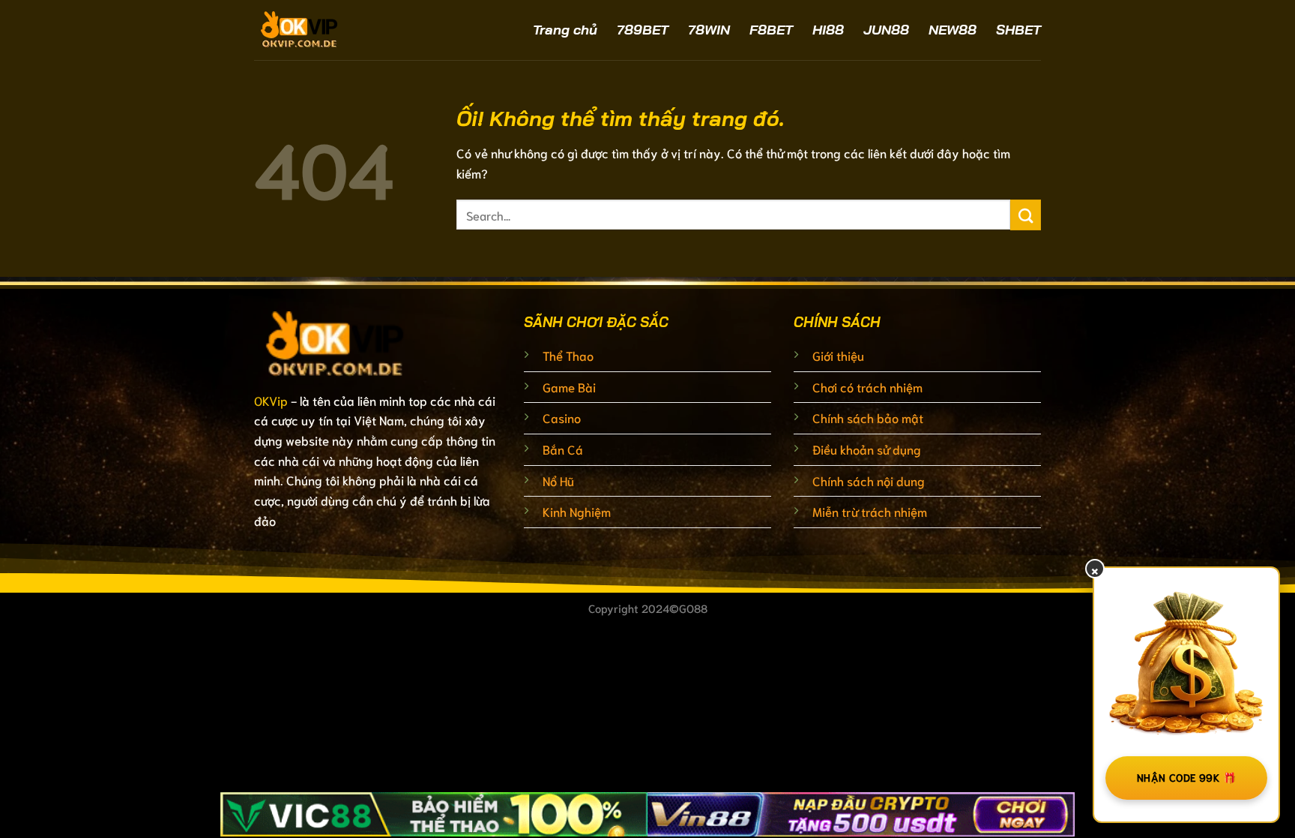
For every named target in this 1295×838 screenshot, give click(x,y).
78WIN (709, 29)
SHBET (1018, 29)
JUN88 (886, 29)
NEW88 (952, 29)
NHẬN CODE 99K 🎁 (1186, 777)
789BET (642, 29)
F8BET (771, 29)
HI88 (828, 29)
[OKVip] (340, 30)
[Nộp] (1025, 215)
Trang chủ (565, 29)
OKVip (271, 400)
